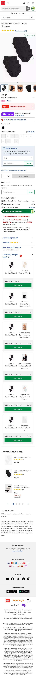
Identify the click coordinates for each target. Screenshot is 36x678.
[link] (14, 31)
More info (32, 207)
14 (21, 136)
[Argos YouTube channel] (7, 579)
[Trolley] (33, 3)
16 (26, 136)
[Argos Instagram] (28, 579)
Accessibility (8, 610)
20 (3, 141)
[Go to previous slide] (2, 58)
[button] (29, 35)
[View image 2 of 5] (12, 88)
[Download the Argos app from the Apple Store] (11, 593)
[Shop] (7, 3)
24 (12, 141)
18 (30, 136)
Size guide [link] (31, 132)
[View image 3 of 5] (20, 88)
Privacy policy (28, 610)
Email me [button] (28, 163)
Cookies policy (11, 612)
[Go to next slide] (33, 58)
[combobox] (13, 8)
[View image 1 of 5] (4, 88)
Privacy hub (18, 610)
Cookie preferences (24, 612)
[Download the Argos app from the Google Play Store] (24, 593)
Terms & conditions (18, 614)
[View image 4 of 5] (28, 88)
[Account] (24, 3)
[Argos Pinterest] (23, 579)
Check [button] (31, 192)
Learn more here (18, 551)
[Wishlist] (28, 3)
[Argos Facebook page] (12, 579)
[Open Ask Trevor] (33, 8)
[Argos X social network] (18, 579)
